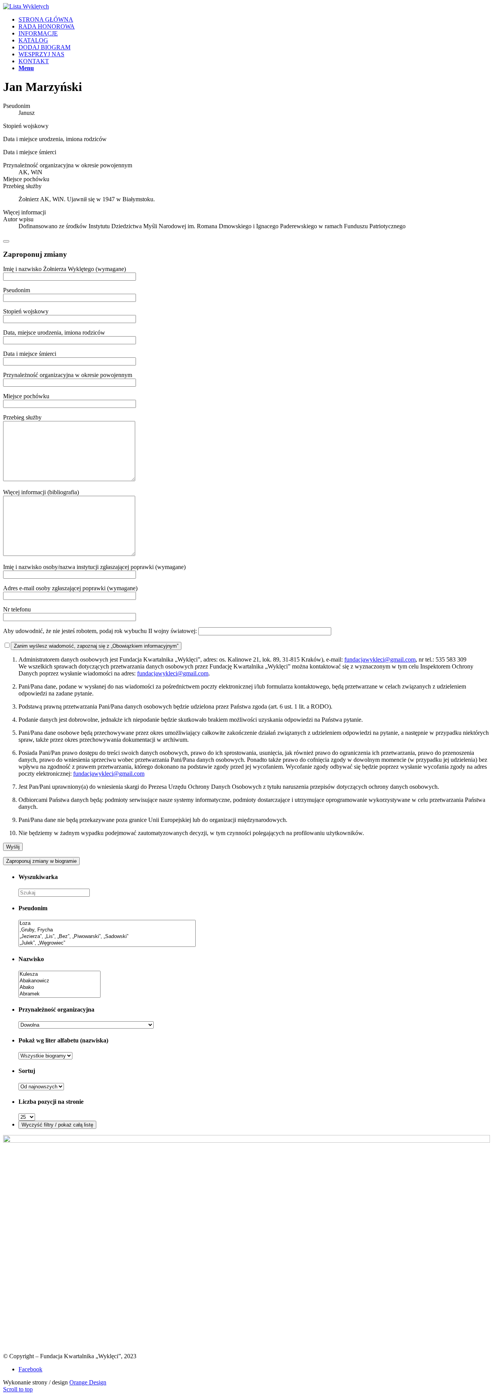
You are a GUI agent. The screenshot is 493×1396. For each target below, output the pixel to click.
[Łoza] (107, 923)
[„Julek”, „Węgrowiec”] (107, 943)
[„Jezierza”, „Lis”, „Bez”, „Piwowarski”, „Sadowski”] (107, 936)
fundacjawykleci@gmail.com (380, 659)
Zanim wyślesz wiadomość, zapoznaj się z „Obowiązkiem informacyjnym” (96, 646)
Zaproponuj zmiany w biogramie (41, 861)
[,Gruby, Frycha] (107, 930)
